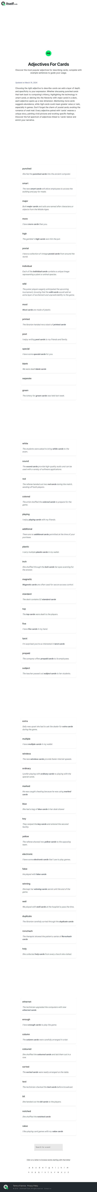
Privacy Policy (32, 1186)
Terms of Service (19, 1186)
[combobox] (48, 1147)
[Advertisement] (48, 24)
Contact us (47, 1188)
